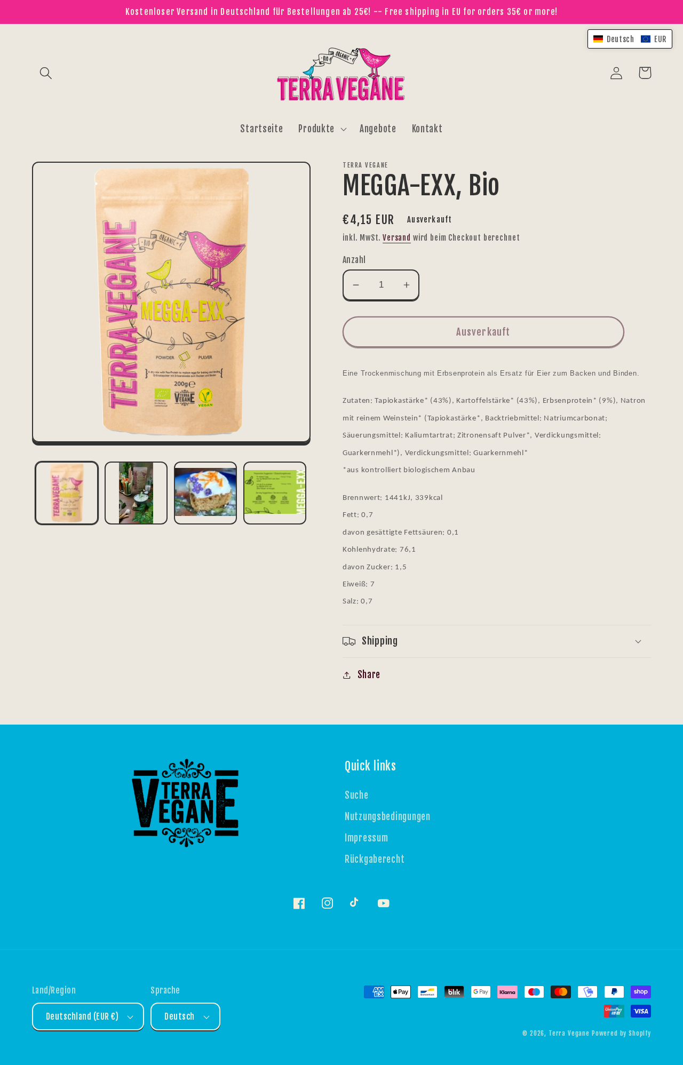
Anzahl (354, 260)
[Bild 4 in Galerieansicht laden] (274, 493)
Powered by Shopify (621, 1033)
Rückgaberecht (374, 859)
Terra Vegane (569, 1033)
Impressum (366, 838)
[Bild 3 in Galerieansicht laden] (205, 493)
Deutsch (179, 1016)
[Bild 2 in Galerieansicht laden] (136, 493)
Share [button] (369, 674)
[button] (46, 73)
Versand (397, 238)
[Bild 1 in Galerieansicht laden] (66, 493)
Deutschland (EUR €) (82, 1016)
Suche (357, 795)
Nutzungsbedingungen (388, 816)
